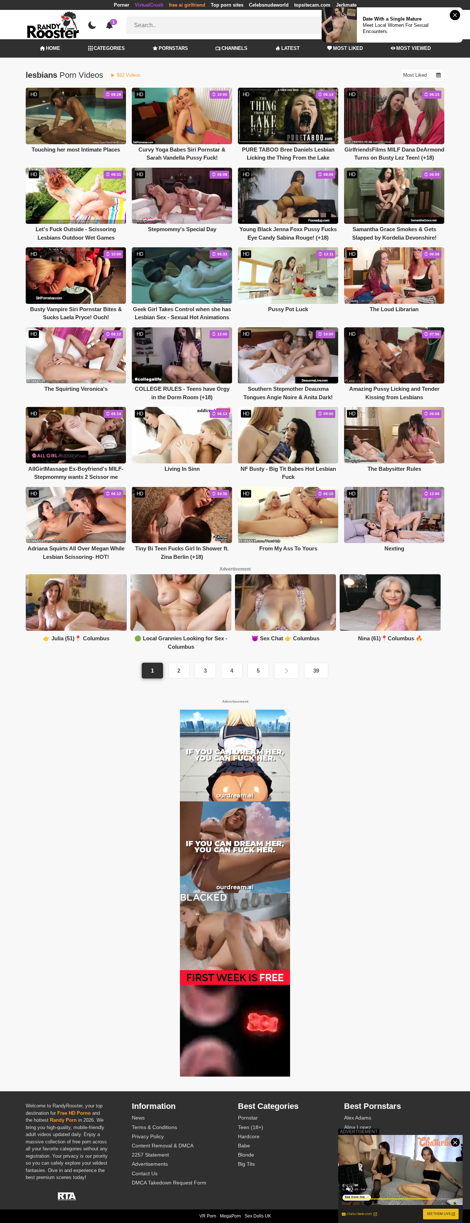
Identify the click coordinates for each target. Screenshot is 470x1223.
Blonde (246, 1155)
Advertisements (150, 1164)
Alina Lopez (357, 1127)
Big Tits (246, 1164)
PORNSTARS (173, 48)
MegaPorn (230, 1216)
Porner (121, 5)
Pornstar (248, 1118)
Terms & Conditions (154, 1127)
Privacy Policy (148, 1136)
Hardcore (249, 1136)
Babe (244, 1146)
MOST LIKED (348, 48)
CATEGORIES (109, 48)
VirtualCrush (149, 5)
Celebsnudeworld (269, 5)
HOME (53, 48)
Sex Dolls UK (258, 1216)
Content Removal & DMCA (163, 1146)
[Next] (286, 671)
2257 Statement (150, 1155)
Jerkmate (346, 5)
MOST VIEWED (413, 48)
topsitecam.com (312, 5)
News (138, 1118)
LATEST (290, 48)
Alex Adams (357, 1118)
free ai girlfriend (187, 5)
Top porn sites (227, 5)
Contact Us (145, 1173)
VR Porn (207, 1216)
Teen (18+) (250, 1127)
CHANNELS (234, 48)
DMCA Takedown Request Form (169, 1183)
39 (316, 670)
